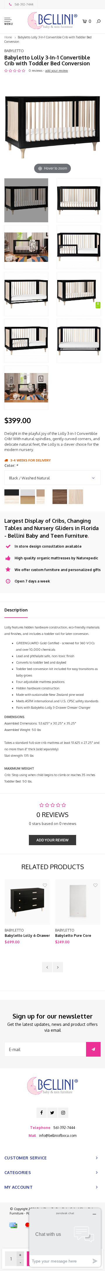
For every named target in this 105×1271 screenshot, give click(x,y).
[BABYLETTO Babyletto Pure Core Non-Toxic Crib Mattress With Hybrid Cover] (77, 902)
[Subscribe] (93, 1049)
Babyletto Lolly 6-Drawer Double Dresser (27, 936)
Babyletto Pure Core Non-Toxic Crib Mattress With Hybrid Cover (76, 936)
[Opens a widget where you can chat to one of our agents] (65, 1237)
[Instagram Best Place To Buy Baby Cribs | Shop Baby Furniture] (63, 1113)
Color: (11, 465)
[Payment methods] (13, 1225)
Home (8, 37)
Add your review (52, 840)
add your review (56, 71)
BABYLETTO (14, 50)
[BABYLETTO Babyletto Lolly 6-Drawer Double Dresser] (27, 902)
